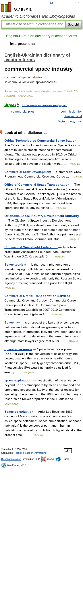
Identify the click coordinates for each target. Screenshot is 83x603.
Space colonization (18, 411)
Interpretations (22, 44)
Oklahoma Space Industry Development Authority (41, 216)
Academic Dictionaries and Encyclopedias (38, 16)
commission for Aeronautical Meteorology (70, 116)
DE (60, 3)
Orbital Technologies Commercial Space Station (40, 140)
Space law (12, 322)
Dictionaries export (11, 459)
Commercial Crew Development (27, 172)
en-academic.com (17, 7)
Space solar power (18, 349)
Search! (73, 24)
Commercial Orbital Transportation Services (37, 296)
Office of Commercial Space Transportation (36, 184)
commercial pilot (22, 111)
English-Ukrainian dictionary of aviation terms (41, 36)
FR (77, 3)
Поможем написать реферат (44, 105)
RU (52, 3)
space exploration (18, 380)
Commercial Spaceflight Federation (31, 247)
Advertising (40, 452)
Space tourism (15, 264)
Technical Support (23, 452)
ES (69, 3)
